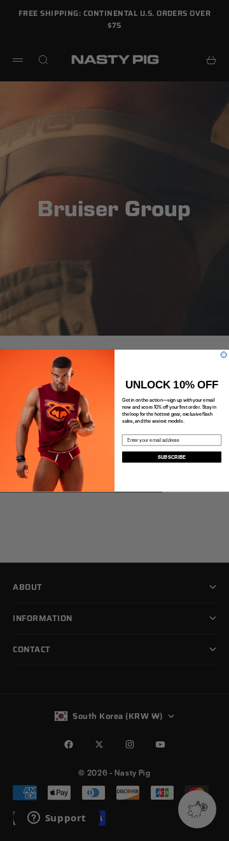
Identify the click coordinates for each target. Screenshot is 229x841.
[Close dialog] (223, 354)
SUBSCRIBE (172, 456)
